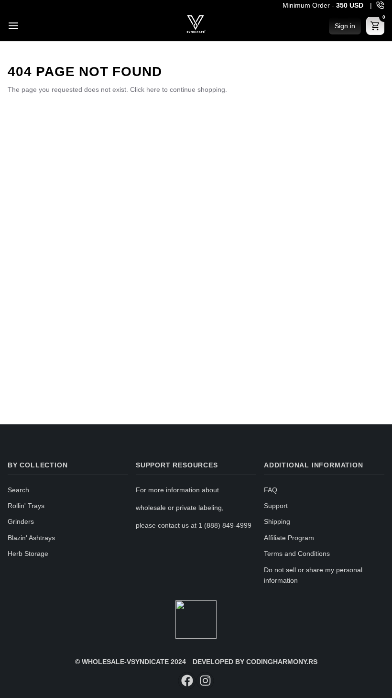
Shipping (277, 521)
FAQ (270, 490)
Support (276, 506)
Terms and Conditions (297, 553)
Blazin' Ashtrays (31, 538)
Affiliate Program (289, 538)
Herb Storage (28, 553)
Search (18, 490)
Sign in (345, 26)
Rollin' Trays (26, 506)
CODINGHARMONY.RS (281, 661)
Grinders (21, 521)
